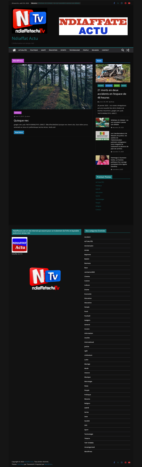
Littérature (88, 355)
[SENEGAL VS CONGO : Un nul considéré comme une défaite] (102, 124)
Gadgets (87, 320)
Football (87, 316)
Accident (100, 85)
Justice (86, 346)
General (87, 325)
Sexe (86, 416)
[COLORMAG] (19, 238)
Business (87, 263)
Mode (86, 368)
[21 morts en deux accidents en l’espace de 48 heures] (113, 73)
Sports (63, 50)
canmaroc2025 (89, 272)
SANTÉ (43, 50)
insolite (87, 338)
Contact (105, 50)
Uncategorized (89, 447)
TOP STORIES (89, 443)
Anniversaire (88, 246)
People (86, 50)
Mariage (87, 364)
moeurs (87, 373)
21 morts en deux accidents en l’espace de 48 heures (112, 93)
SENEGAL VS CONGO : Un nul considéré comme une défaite (59, 3)
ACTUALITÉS (22, 50)
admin (28, 116)
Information (88, 333)
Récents (117, 85)
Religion (95, 50)
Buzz (86, 268)
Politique (34, 50)
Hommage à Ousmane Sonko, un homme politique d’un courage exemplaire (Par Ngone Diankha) (119, 162)
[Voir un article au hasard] (127, 50)
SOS (85, 425)
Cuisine (87, 281)
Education (88, 298)
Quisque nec (21, 120)
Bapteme (87, 255)
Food (86, 311)
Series (86, 412)
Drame (86, 290)
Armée (86, 250)
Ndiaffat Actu (25, 38)
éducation (53, 50)
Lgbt (86, 351)
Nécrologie (88, 381)
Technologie (74, 50)
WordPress (18, 112)
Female (86, 307)
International (89, 342)
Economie (87, 294)
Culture (87, 285)
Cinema (87, 276)
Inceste (87, 329)
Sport (86, 430)
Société (124, 85)
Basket (86, 259)
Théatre (87, 438)
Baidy (112, 102)
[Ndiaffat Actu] (14, 50)
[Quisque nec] (52, 86)
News (86, 386)
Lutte (86, 360)
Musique (87, 377)
